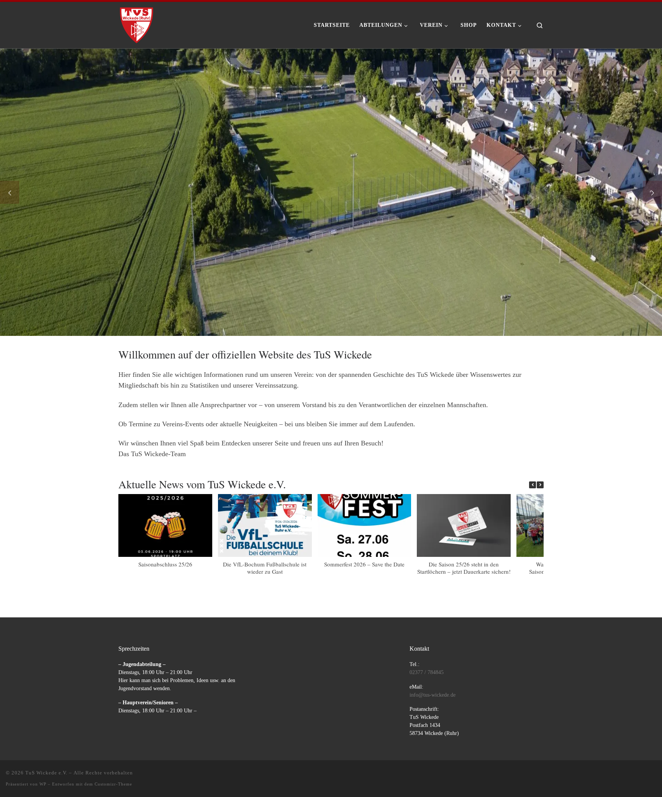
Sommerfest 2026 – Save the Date (364, 564)
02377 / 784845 (427, 672)
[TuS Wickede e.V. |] (136, 22)
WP (42, 784)
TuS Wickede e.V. (46, 773)
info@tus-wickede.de (433, 695)
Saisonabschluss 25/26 (165, 564)
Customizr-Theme (113, 784)
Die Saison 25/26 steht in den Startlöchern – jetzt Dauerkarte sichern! (464, 567)
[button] (540, 484)
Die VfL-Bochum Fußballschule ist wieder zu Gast (264, 567)
